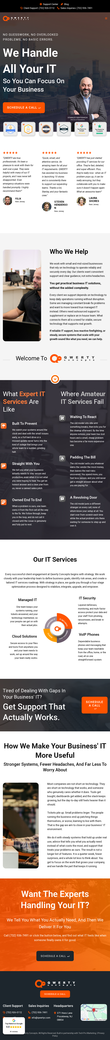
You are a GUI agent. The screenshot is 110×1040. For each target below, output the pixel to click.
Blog (66, 4)
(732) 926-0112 (47, 8)
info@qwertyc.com (41, 1017)
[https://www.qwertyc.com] (16, 18)
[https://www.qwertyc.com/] (55, 983)
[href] (94, 1012)
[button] (105, 18)
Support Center (50, 4)
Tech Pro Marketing (87, 1033)
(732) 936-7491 (84, 8)
